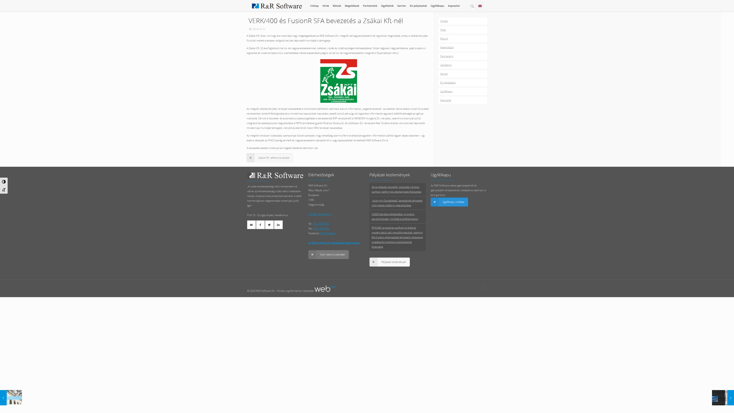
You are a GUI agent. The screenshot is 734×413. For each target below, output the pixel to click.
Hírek (443, 30)
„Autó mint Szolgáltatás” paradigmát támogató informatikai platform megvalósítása (397, 203)
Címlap (444, 21)
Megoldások (447, 47)
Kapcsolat (445, 100)
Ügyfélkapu (446, 91)
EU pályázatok (448, 82)
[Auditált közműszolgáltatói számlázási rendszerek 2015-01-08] (723, 397)
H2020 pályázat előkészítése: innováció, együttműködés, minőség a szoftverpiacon (395, 216)
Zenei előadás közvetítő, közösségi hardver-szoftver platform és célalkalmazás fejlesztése (396, 189)
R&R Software (327, 233)
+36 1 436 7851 (321, 228)
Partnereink (446, 56)
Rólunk (444, 38)
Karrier (444, 74)
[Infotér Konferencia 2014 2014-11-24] (11, 397)
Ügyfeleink (446, 65)
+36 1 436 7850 (321, 223)
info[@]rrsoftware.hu (320, 214)
